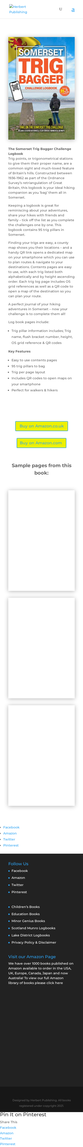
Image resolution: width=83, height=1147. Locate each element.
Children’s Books (26, 907)
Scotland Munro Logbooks (33, 928)
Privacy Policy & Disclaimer (34, 942)
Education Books (26, 914)
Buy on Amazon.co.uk (42, 426)
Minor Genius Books (28, 921)
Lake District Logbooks (31, 935)
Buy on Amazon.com (41, 443)
